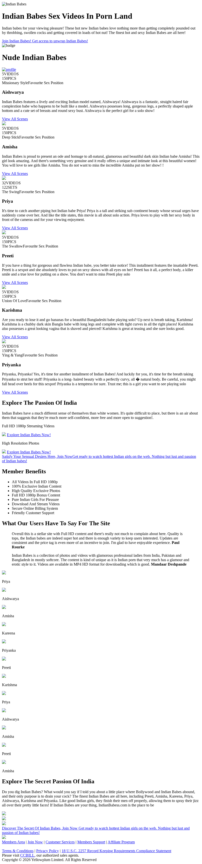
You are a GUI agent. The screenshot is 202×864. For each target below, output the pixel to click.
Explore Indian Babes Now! (29, 435)
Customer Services (60, 842)
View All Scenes (15, 119)
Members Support (91, 842)
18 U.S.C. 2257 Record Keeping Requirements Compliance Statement (116, 851)
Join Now (35, 842)
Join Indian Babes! (45, 41)
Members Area (13, 842)
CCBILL (27, 855)
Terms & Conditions (18, 851)
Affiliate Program (121, 842)
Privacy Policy (47, 851)
